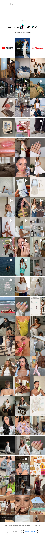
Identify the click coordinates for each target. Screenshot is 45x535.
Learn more (28, 527)
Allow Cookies (30, 531)
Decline (14, 531)
